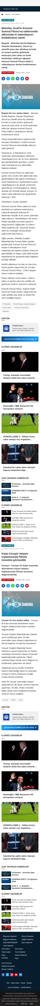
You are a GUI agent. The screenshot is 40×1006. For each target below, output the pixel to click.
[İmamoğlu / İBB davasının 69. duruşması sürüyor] (20, 392)
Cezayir (34, 620)
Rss (8, 983)
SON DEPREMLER (10, 942)
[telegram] (17, 78)
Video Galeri (6, 952)
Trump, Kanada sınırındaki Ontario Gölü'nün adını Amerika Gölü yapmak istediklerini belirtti (19, 376)
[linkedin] (22, 78)
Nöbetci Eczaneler (8, 966)
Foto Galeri (6, 949)
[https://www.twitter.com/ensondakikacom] (7, 974)
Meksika (34, 113)
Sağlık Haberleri (27, 939)
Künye (23, 983)
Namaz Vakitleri (7, 969)
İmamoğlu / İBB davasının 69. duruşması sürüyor (18, 407)
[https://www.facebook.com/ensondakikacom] (3, 974)
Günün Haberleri (21, 955)
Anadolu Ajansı (17, 325)
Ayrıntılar (24, 1003)
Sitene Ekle (15, 983)
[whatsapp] (13, 78)
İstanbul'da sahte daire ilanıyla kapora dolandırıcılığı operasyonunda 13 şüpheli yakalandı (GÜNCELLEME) (19, 469)
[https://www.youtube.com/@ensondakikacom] (16, 974)
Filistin (23, 626)
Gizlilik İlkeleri (26, 987)
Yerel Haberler (16, 14)
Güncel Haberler (28, 936)
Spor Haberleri (27, 942)
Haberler (7, 14)
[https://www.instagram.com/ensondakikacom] (11, 974)
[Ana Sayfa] (2, 14)
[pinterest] (27, 78)
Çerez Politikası (13, 987)
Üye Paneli (19, 949)
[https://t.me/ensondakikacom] (20, 974)
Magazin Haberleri (10, 939)
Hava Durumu (7, 963)
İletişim (29, 983)
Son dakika (17, 113)
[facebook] (3, 78)
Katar (6, 623)
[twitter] (8, 78)
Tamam (31, 1003)
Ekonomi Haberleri (10, 936)
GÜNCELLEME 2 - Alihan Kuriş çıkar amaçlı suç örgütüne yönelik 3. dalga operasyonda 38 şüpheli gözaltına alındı (19, 438)
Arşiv (17, 958)
